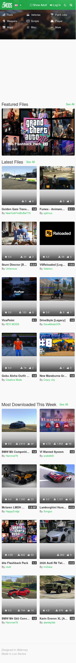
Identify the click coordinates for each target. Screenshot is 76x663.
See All (70, 104)
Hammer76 (12, 456)
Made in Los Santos (14, 654)
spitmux (48, 213)
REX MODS (12, 324)
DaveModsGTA (52, 324)
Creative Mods (14, 380)
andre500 (49, 456)
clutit (8, 567)
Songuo (48, 511)
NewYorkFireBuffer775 (18, 213)
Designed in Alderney (15, 650)
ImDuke (48, 567)
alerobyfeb (49, 622)
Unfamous (11, 268)
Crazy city (49, 380)
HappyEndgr (12, 511)
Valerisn (48, 268)
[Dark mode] (65, 5)
